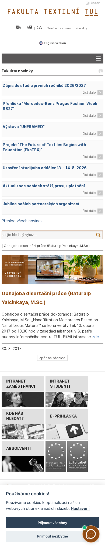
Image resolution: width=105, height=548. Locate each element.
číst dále (89, 92)
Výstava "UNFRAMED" (24, 126)
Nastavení (80, 508)
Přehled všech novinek (22, 220)
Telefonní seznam (59, 28)
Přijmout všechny (52, 523)
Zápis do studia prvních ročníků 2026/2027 (44, 85)
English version (54, 43)
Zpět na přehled (52, 358)
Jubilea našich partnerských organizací (41, 203)
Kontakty (82, 28)
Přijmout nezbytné (52, 536)
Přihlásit (94, 3)
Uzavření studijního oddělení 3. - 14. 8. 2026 (45, 167)
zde (95, 336)
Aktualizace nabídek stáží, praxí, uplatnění (44, 185)
